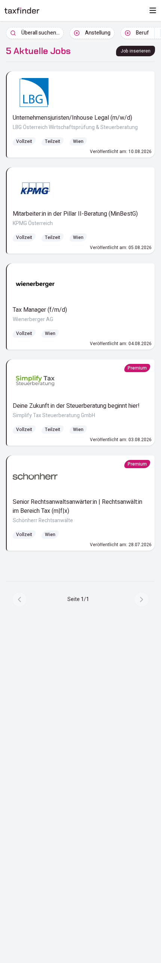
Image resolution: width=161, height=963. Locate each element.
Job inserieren (136, 51)
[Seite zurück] (19, 599)
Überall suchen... (40, 33)
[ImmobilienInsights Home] (21, 11)
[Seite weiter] (141, 599)
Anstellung (97, 33)
